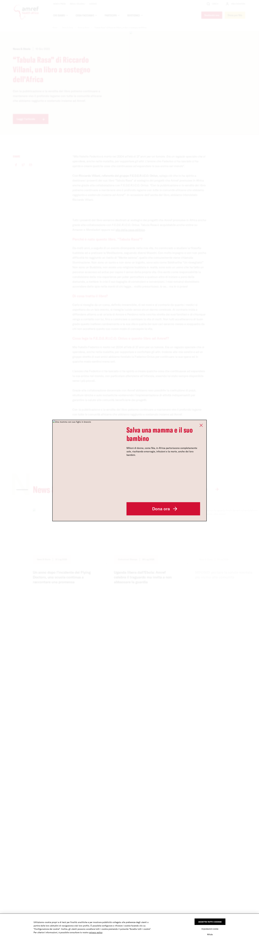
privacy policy (95, 932)
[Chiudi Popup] (201, 425)
